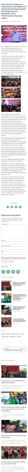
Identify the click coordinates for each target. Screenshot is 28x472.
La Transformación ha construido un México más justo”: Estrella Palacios (19, 320)
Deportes (19, 336)
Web (2, 251)
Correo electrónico (6, 245)
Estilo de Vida (5, 336)
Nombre (3, 240)
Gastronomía (12, 336)
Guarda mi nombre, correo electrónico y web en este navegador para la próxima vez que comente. (13, 258)
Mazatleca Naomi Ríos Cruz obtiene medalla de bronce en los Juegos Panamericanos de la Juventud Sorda (19, 297)
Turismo (8, 334)
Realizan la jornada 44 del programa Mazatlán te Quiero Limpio (19, 308)
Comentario (4, 224)
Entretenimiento (15, 334)
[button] (8, 207)
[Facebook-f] (3, 272)
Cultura (22, 334)
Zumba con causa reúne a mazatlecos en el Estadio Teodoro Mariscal (19, 284)
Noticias (3, 334)
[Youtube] (18, 272)
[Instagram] (8, 272)
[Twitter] (13, 272)
